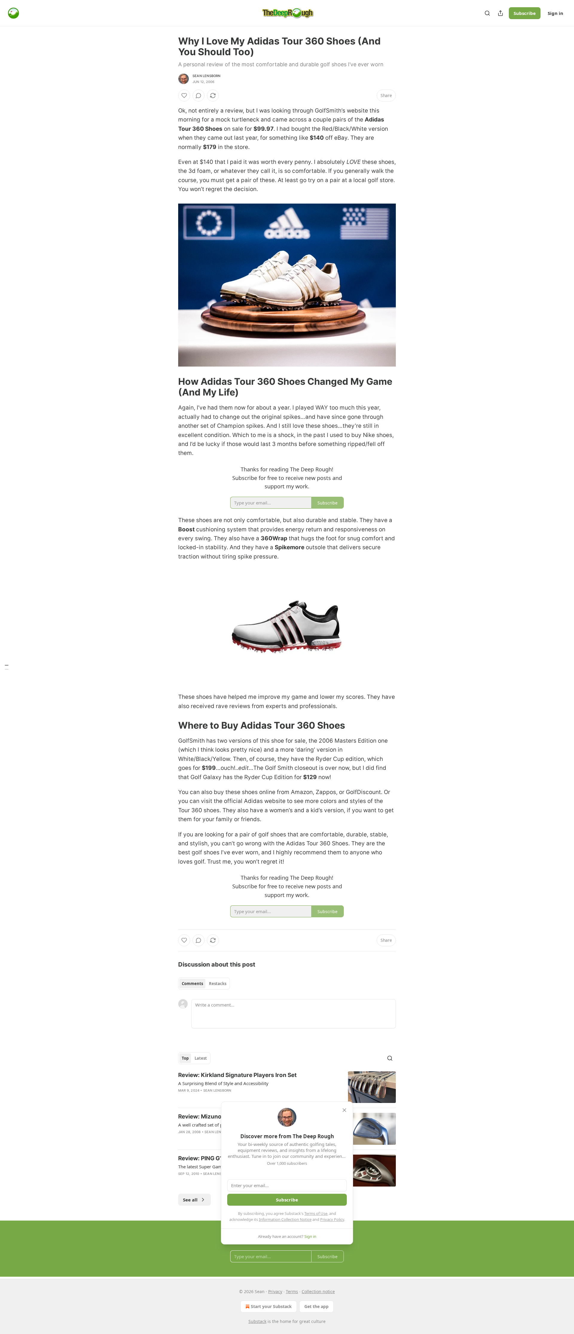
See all (190, 1200)
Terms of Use (315, 1213)
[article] (287, 1087)
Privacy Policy (332, 1219)
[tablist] (204, 984)
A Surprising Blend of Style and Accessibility (223, 1083)
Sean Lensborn (207, 76)
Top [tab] (185, 1058)
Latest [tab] (201, 1058)
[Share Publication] (500, 13)
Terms (292, 1291)
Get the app (316, 1306)
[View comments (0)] (198, 95)
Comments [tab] (192, 983)
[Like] (184, 95)
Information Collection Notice (285, 1219)
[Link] (170, 387)
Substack (257, 1321)
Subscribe (525, 13)
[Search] (487, 13)
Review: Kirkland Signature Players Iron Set (237, 1075)
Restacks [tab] (217, 983)
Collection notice (318, 1291)
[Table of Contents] (6, 667)
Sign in (555, 13)
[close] (344, 1110)
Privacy (275, 1291)
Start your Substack (271, 1306)
